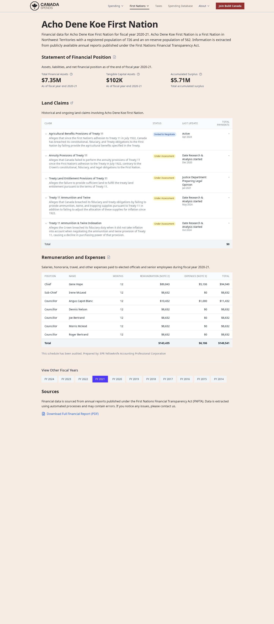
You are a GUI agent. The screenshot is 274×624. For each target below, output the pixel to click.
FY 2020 (117, 379)
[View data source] (71, 102)
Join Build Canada (230, 6)
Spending (114, 6)
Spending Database (180, 6)
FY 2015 (202, 379)
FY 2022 (83, 379)
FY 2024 (49, 379)
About (202, 6)
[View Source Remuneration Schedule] (109, 257)
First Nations (138, 6)
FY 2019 (134, 379)
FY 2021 (100, 379)
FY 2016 (185, 379)
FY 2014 (219, 379)
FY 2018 (151, 379)
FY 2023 (66, 379)
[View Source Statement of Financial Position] (114, 57)
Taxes (158, 6)
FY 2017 (168, 379)
